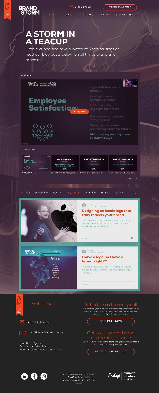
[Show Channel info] (135, 75)
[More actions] (132, 205)
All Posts (25, 192)
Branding (90, 192)
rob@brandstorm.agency (46, 332)
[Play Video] (36, 164)
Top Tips (57, 192)
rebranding (41, 192)
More (118, 192)
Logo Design (73, 192)
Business (105, 192)
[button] (54, 14)
